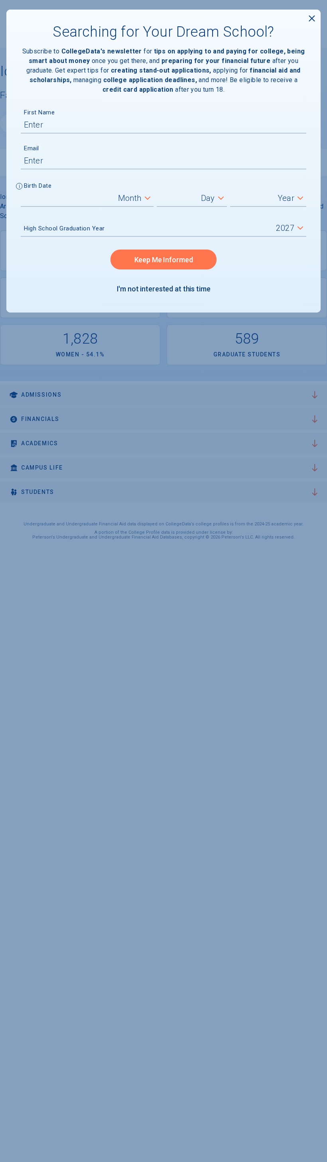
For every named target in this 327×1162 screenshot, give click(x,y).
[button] (19, 187)
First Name (39, 112)
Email (31, 148)
